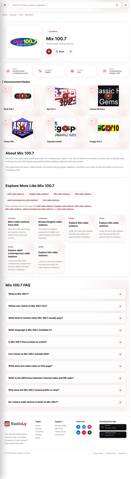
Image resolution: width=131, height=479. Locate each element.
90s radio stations (62, 194)
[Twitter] (84, 427)
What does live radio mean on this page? (30, 366)
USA (21, 15)
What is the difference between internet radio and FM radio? (41, 378)
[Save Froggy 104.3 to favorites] (92, 121)
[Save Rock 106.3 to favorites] (6, 89)
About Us (59, 428)
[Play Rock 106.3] (23, 96)
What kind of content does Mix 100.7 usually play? (35, 318)
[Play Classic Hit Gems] (108, 96)
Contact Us (59, 435)
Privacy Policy (61, 425)
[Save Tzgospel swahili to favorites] (49, 121)
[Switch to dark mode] (126, 5)
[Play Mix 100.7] (49, 51)
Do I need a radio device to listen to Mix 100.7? (33, 402)
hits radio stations (51, 200)
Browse (39, 428)
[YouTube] (84, 432)
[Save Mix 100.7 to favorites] (70, 51)
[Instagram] (90, 427)
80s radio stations (83, 194)
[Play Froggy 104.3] (108, 128)
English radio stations (39, 194)
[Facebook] (78, 427)
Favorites (39, 431)
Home (4, 15)
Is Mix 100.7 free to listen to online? (27, 342)
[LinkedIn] (78, 432)
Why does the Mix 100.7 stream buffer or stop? (33, 390)
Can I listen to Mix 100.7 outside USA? (28, 354)
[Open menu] (5, 5)
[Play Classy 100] (23, 128)
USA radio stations (15, 194)
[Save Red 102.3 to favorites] (49, 89)
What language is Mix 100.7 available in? (30, 330)
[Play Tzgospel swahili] (65, 128)
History (38, 435)
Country (13, 15)
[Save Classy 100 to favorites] (6, 121)
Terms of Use (60, 431)
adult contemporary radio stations (22, 200)
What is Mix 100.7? (18, 294)
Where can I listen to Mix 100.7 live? (27, 306)
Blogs (38, 438)
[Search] (117, 5)
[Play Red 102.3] (65, 96)
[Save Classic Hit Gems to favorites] (92, 89)
